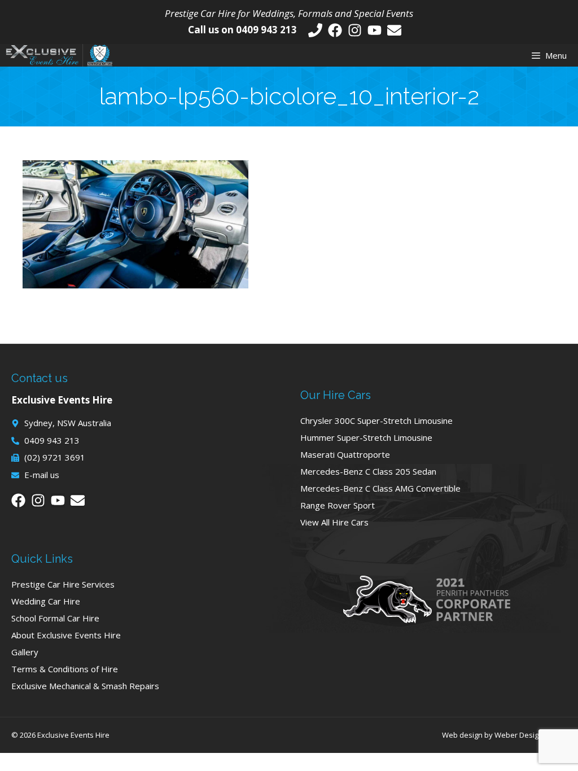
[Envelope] (394, 30)
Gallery (24, 652)
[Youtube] (374, 30)
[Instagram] (355, 30)
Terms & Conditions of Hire (64, 668)
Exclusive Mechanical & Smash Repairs (85, 685)
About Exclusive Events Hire (66, 635)
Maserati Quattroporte (345, 454)
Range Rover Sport (337, 505)
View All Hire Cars (334, 522)
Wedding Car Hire (45, 601)
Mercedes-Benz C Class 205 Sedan (368, 471)
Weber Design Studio (530, 735)
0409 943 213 (266, 29)
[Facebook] (335, 30)
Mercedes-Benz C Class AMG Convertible (380, 488)
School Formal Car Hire (55, 618)
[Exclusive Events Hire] (59, 55)
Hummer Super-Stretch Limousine (366, 437)
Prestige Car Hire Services (63, 584)
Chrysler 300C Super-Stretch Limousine (376, 420)
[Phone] (315, 30)
